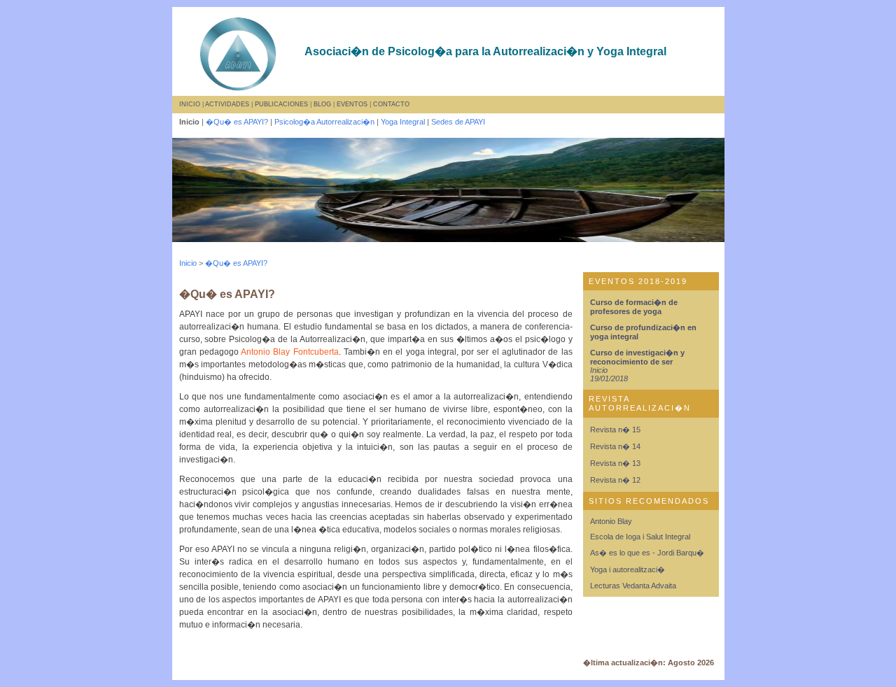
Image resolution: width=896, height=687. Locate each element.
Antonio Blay (611, 521)
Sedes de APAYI (458, 122)
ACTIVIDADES (227, 104)
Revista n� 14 (615, 446)
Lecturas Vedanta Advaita (633, 585)
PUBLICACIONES (281, 104)
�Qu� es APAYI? (237, 122)
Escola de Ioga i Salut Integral (640, 536)
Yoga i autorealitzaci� (627, 569)
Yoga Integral (403, 122)
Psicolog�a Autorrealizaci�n (324, 122)
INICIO (189, 104)
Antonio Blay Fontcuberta (290, 352)
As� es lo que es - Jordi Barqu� (647, 552)
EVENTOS (352, 104)
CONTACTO (391, 104)
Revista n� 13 (615, 463)
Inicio (188, 263)
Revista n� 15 (615, 429)
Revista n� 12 (615, 480)
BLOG (322, 104)
